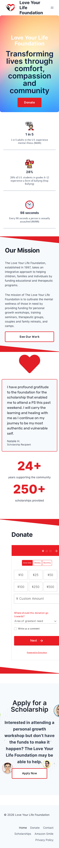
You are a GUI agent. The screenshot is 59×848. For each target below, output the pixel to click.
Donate (35, 827)
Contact (48, 827)
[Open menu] (52, 7)
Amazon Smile (44, 833)
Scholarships (22, 833)
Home (23, 827)
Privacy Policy (44, 840)
